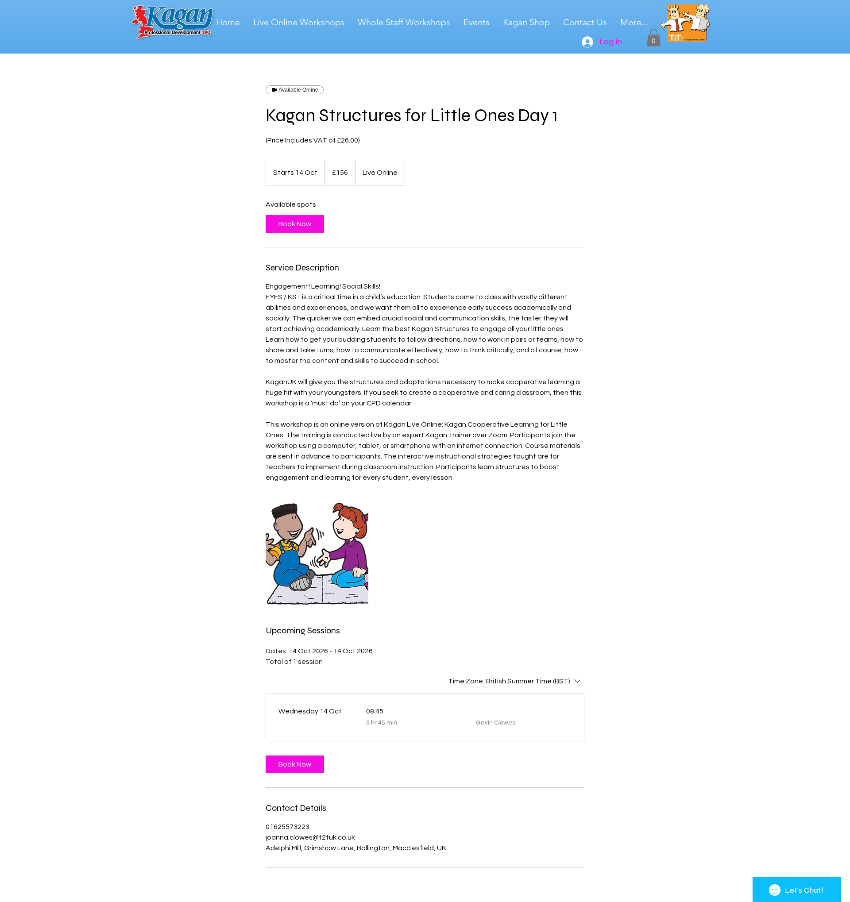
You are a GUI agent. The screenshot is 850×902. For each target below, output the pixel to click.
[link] (295, 224)
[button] (653, 37)
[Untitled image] (317, 553)
